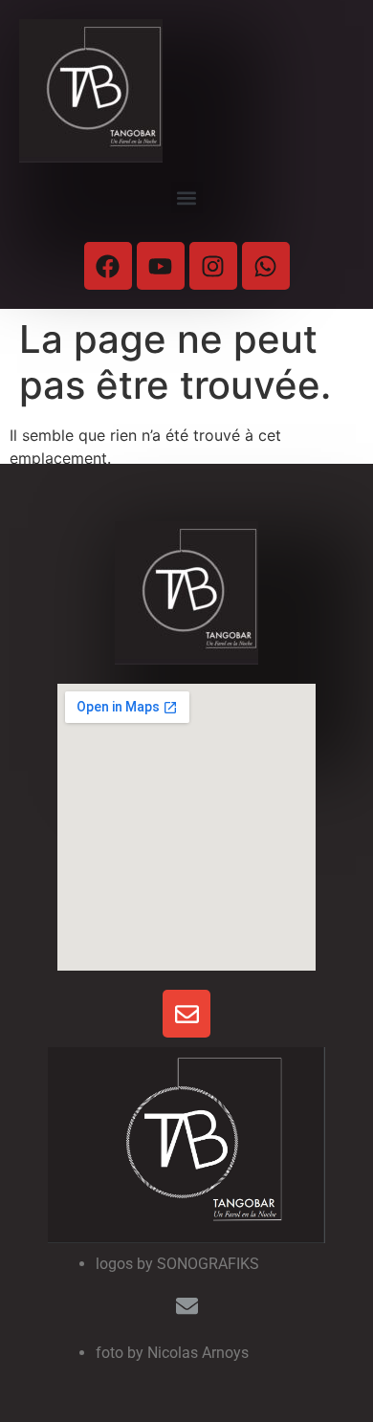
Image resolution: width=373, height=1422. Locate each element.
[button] (187, 197)
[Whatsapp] (266, 266)
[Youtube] (161, 266)
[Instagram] (213, 266)
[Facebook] (108, 266)
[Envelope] (186, 1014)
